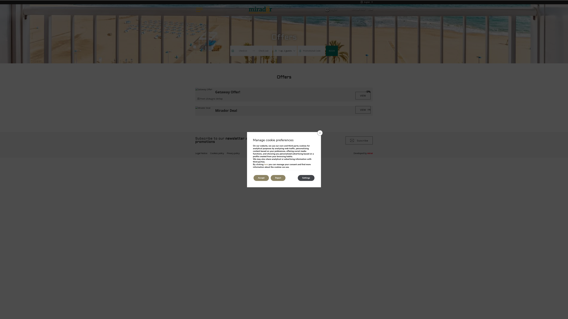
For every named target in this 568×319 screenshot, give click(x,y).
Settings (306, 177)
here (266, 164)
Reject (278, 177)
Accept (261, 177)
